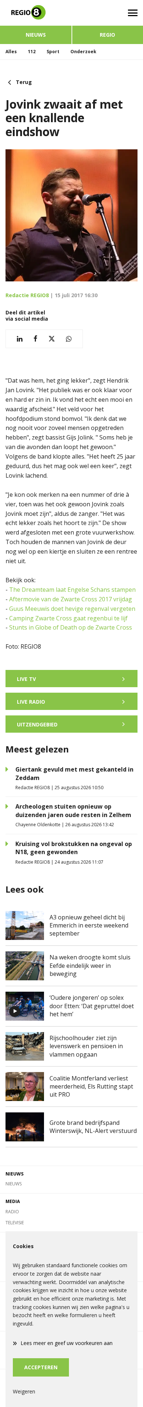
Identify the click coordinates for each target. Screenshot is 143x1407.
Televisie (15, 1223)
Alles (11, 51)
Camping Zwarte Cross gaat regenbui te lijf (68, 618)
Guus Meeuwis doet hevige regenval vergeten (72, 609)
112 (32, 51)
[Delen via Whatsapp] (68, 339)
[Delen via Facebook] (35, 339)
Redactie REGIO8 (27, 295)
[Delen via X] (51, 339)
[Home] (36, 13)
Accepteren (41, 1367)
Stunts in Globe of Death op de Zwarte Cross (70, 627)
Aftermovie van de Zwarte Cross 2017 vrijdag (70, 599)
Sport (53, 51)
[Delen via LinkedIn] (19, 339)
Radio (12, 1212)
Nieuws (36, 34)
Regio (107, 34)
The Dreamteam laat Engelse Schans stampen (72, 590)
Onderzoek (83, 51)
